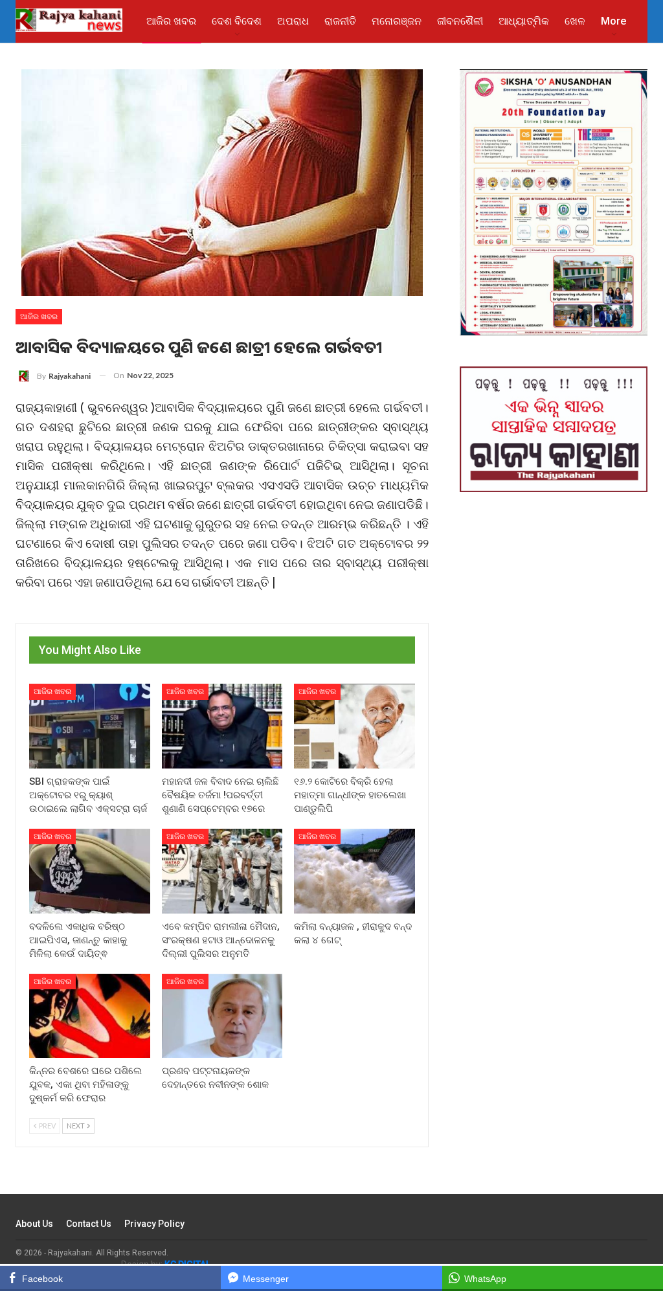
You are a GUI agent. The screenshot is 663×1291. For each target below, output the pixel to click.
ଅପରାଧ (293, 21)
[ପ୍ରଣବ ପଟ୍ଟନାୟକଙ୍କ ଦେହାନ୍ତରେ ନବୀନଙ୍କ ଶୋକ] (222, 1016)
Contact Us (88, 1223)
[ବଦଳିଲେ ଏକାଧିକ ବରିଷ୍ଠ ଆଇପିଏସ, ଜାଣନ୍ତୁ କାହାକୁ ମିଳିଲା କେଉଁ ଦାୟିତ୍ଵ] (89, 871)
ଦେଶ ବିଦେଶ (237, 21)
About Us (34, 1223)
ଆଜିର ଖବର (171, 21)
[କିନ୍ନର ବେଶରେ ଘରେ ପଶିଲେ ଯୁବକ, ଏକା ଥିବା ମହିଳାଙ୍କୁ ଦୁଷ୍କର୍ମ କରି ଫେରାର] (89, 1016)
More (613, 21)
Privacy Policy (154, 1223)
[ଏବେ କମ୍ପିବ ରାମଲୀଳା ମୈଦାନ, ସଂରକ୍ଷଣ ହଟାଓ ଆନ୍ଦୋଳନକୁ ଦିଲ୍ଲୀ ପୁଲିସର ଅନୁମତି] (222, 871)
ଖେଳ (575, 21)
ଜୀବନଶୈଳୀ (460, 21)
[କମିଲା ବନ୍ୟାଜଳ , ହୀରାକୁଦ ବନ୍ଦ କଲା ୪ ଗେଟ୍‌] (354, 871)
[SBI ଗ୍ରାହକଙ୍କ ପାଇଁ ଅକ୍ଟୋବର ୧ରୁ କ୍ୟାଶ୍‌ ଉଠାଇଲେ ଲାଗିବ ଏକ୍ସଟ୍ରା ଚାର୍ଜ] (89, 726)
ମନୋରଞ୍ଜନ (396, 21)
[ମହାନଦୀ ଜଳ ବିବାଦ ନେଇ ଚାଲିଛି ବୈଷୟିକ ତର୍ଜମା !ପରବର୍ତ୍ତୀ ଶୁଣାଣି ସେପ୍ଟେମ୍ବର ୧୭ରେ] (222, 726)
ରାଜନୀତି (340, 21)
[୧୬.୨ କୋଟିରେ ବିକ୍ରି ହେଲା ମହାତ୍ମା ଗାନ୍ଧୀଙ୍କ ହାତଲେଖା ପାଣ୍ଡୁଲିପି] (354, 726)
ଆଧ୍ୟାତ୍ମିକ (524, 21)
